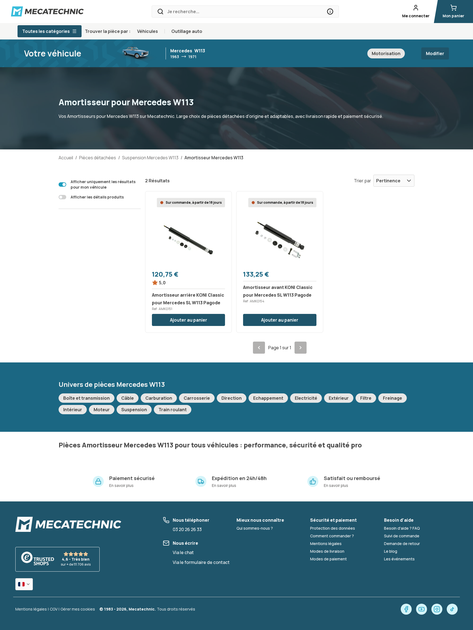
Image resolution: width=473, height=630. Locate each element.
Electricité (306, 398)
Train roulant (172, 410)
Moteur (102, 410)
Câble (127, 398)
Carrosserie (197, 398)
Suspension (134, 410)
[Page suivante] (301, 348)
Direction (231, 398)
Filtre (365, 398)
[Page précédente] (259, 348)
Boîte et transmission (86, 398)
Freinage (392, 398)
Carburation (158, 398)
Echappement (268, 398)
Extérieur (339, 398)
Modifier (435, 53)
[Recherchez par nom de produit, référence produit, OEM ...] (330, 11)
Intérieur (72, 410)
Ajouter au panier (188, 320)
